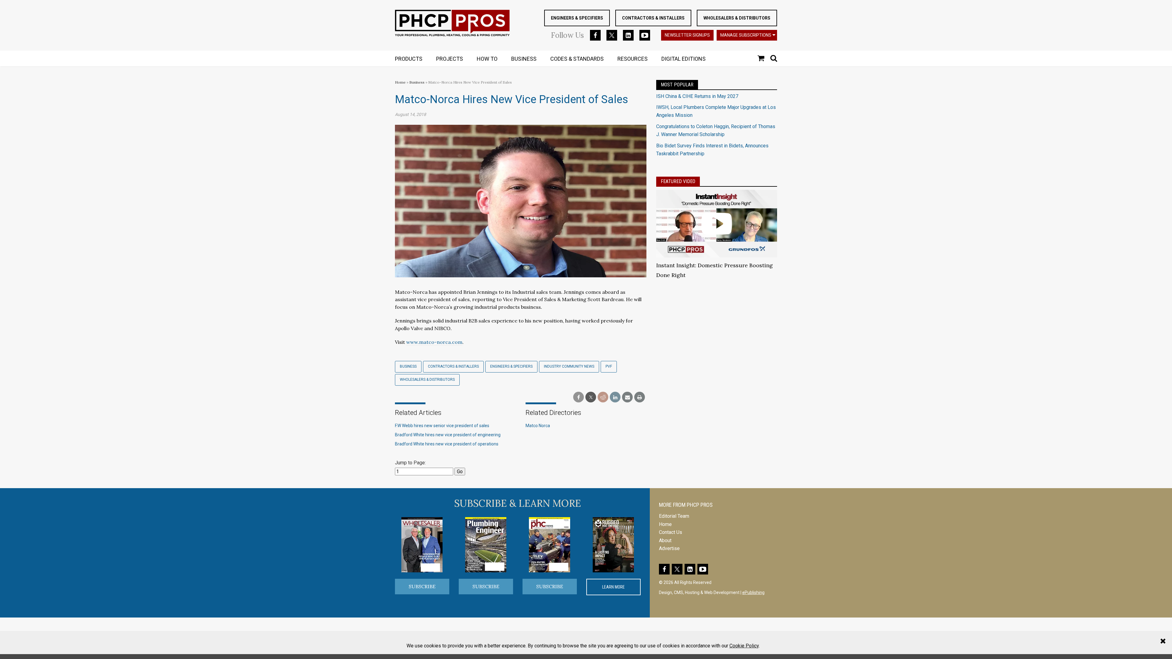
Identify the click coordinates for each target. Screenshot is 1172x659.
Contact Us (670, 532)
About (665, 540)
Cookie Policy (744, 646)
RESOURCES (632, 59)
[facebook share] (578, 397)
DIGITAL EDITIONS (683, 59)
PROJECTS (449, 59)
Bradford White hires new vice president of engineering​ (448, 434)
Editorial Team (674, 516)
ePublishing (753, 592)
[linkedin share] (615, 397)
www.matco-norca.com (434, 342)
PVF (609, 366)
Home (400, 82)
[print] (639, 397)
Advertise (669, 548)
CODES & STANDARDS (577, 59)
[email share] (627, 397)
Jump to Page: (410, 463)
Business (417, 82)
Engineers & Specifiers (577, 18)
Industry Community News (569, 366)
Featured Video (678, 181)
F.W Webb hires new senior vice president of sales (442, 425)
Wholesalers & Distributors (737, 18)
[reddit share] (603, 397)
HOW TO (487, 59)
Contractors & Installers (653, 18)
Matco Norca (538, 425)
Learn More (613, 587)
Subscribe (422, 586)
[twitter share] (590, 397)
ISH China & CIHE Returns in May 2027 (697, 96)
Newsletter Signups (687, 35)
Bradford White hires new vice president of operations (446, 443)
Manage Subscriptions (745, 35)
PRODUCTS (408, 59)
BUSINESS (524, 59)
